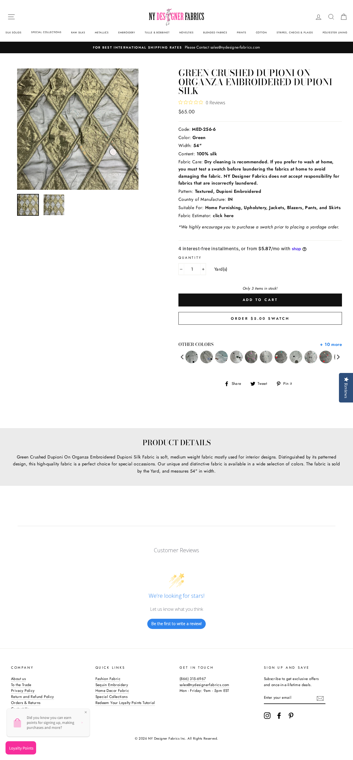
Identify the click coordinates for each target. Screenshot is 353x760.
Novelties (186, 32)
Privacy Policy (23, 690)
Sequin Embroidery (111, 684)
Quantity (190, 257)
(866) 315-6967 (193, 678)
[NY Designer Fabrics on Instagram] (267, 715)
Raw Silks (78, 32)
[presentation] (182, 357)
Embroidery (126, 32)
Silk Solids (14, 32)
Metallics (102, 32)
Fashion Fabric (108, 678)
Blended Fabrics (215, 32)
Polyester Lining (335, 32)
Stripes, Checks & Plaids (295, 32)
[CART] (343, 17)
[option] (176, 47)
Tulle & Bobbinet (157, 32)
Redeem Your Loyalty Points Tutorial (125, 702)
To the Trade (21, 684)
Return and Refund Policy (32, 696)
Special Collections (46, 32)
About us (18, 678)
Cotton (261, 32)
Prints (241, 32)
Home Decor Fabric (112, 690)
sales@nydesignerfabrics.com (204, 684)
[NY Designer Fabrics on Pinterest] (291, 715)
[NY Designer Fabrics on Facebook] (279, 715)
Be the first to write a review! (176, 623)
